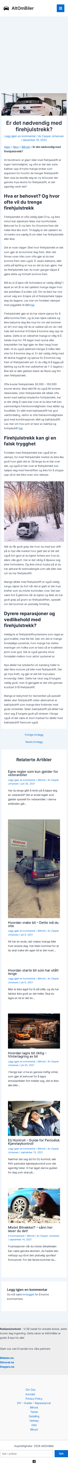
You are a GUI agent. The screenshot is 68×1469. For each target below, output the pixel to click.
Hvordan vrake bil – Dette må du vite (33, 924)
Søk (61, 1453)
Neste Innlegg (34, 742)
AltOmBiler (23, 8)
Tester (34, 1412)
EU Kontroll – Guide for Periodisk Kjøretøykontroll (34, 1141)
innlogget (28, 1294)
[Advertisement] (34, 53)
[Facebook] (34, 1461)
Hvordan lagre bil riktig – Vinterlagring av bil (27, 1054)
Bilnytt (34, 1429)
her (32, 305)
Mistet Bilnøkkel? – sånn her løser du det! (30, 1229)
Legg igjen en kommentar (20, 136)
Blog (16, 147)
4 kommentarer (16, 1235)
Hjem (7, 147)
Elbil (34, 1425)
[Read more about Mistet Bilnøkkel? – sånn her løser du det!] (34, 1205)
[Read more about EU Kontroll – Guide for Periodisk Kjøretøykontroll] (34, 1118)
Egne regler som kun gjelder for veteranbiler (33, 773)
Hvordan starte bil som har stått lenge (33, 972)
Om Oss (31, 1389)
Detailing (34, 1416)
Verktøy (34, 1420)
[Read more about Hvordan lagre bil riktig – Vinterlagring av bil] (34, 1031)
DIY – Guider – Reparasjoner (34, 1403)
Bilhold (26, 147)
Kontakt (30, 1394)
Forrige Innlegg (34, 734)
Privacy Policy (34, 1398)
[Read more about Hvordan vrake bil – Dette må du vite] (34, 868)
